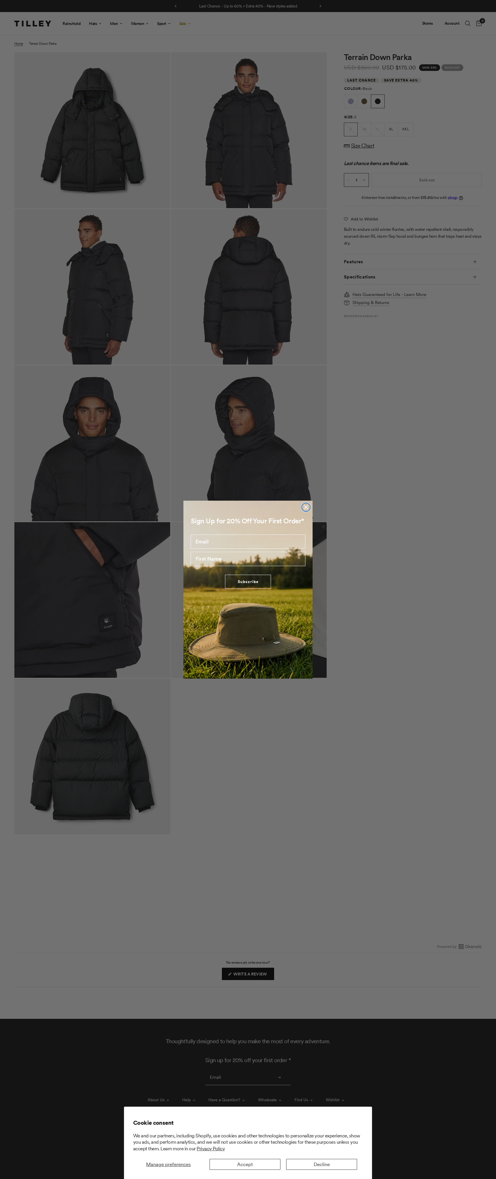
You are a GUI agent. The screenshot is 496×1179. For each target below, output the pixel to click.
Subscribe (248, 581)
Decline (322, 1164)
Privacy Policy (211, 1148)
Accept (245, 1164)
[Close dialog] (306, 507)
